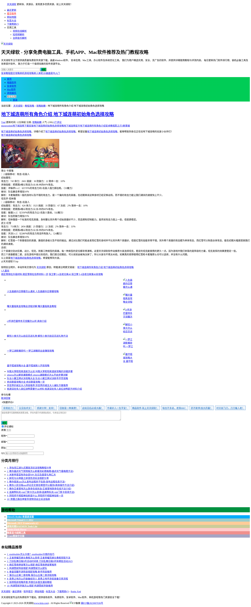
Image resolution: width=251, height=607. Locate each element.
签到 (8, 430)
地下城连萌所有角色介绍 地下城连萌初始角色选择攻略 (57, 114)
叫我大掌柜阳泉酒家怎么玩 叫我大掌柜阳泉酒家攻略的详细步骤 (40, 371)
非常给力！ (9, 408)
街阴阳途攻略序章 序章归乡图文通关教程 (29, 582)
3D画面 (47, 73)
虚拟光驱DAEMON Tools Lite (22, 526)
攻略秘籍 (41, 106)
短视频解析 (18, 34)
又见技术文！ (26, 408)
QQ (3, 453)
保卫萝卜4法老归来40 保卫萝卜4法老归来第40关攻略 (76, 274)
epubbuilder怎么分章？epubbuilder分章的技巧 (30, 554)
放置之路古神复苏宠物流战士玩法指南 (28, 499)
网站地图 (11, 17)
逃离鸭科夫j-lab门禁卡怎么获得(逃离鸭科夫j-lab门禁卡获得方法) (41, 492)
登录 (15, 100)
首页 (9, 79)
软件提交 (28, 591)
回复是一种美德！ (69, 408)
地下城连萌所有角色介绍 (93, 126)
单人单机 (38, 73)
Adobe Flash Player (16, 529)
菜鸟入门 (55, 73)
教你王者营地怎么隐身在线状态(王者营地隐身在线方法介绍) (39, 488)
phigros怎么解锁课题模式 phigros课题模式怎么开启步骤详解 (37, 375)
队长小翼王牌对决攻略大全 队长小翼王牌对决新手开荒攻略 (37, 378)
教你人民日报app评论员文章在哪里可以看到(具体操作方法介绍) (41, 485)
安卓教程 (5, 73)
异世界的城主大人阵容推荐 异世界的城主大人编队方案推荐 (37, 385)
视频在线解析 (20, 31)
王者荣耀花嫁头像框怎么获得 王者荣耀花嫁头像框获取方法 (38, 558)
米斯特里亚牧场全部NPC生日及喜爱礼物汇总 (31, 474)
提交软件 (11, 13)
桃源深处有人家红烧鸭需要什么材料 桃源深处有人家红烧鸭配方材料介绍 (44, 389)
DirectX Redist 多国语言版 (20, 517)
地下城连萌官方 (72, 126)
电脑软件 (11, 82)
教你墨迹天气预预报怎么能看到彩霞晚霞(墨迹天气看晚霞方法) (40, 471)
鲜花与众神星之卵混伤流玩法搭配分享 (28, 478)
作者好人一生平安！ (117, 408)
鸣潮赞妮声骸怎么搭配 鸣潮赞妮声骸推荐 (30, 585)
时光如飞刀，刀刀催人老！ (230, 408)
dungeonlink (7, 126)
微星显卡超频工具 (16, 533)
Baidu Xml (76, 591)
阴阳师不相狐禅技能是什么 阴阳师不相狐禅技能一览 (35, 495)
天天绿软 (11, 4)
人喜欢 (5, 271)
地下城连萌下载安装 (23, 126)
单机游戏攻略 (27, 73)
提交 (4, 423)
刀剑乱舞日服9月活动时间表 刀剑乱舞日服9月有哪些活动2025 (40, 561)
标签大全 (11, 20)
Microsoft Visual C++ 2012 (20, 520)
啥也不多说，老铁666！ (174, 408)
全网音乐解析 (20, 38)
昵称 (4, 436)
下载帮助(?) (13, 24)
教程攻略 (11, 96)
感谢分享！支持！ (46, 408)
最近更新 (11, 10)
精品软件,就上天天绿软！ (145, 408)
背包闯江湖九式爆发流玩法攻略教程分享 (29, 467)
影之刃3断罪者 (122, 126)
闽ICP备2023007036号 (92, 603)
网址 (3, 448)
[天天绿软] (7, 44)
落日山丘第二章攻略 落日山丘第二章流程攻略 (31, 575)
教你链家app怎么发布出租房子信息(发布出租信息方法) (36, 481)
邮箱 (4, 442)
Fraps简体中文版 (15, 536)
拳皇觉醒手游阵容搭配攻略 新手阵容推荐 (29, 571)
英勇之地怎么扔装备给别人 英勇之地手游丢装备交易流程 (37, 578)
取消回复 (5, 398)
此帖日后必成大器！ (92, 408)
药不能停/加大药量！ (201, 408)
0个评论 (57, 122)
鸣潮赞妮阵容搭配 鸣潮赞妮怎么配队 (27, 568)
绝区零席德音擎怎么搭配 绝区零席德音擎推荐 (31, 565)
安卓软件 (11, 86)
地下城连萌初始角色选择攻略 (49, 126)
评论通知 (8, 426)
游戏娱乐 (11, 93)
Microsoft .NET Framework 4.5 (22, 523)
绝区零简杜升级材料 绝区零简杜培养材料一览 (24, 274)
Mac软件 (11, 89)
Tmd (3, 122)
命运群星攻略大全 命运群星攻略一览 (26, 382)
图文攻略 (15, 73)
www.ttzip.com (41, 603)
